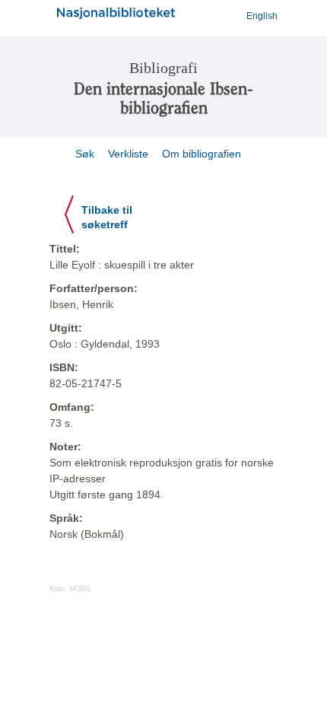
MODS (79, 589)
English (262, 16)
